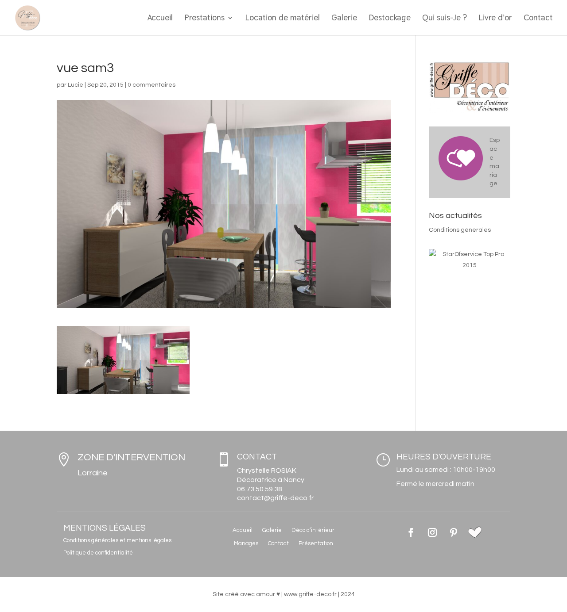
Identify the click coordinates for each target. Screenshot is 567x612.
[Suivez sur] (475, 532)
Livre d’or (495, 19)
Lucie (75, 85)
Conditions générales (460, 230)
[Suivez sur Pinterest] (453, 532)
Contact (538, 19)
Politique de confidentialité (98, 553)
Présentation (316, 543)
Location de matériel (282, 19)
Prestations (204, 19)
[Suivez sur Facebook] (411, 532)
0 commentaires (151, 85)
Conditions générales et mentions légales (117, 540)
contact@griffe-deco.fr (275, 497)
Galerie (344, 19)
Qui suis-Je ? (444, 19)
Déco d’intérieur (312, 530)
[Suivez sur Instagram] (432, 532)
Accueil (160, 19)
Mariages (246, 543)
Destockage (390, 19)
